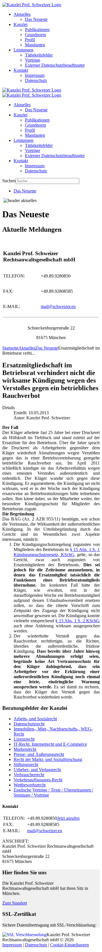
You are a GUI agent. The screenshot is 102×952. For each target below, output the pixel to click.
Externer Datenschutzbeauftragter (55, 65)
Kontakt (21, 70)
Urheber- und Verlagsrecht (37, 769)
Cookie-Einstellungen (69, 944)
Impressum (34, 75)
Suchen (9, 180)
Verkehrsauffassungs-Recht (38, 779)
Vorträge (32, 60)
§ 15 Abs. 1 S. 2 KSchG (77, 620)
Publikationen (37, 29)
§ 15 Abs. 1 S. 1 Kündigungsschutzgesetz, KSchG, (57, 552)
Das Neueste (36, 19)
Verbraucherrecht (29, 774)
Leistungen (23, 49)
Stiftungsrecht (26, 764)
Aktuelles (22, 14)
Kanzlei (20, 24)
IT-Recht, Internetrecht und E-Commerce (50, 744)
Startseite (10, 348)
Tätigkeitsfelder (39, 55)
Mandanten (35, 44)
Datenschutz (36, 80)
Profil (30, 39)
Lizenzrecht (24, 739)
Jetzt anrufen (68, 818)
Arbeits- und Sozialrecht (35, 718)
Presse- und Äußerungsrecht (39, 754)
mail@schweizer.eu (58, 306)
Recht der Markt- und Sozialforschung (48, 759)
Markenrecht (25, 749)
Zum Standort (14, 903)
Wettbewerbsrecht (30, 784)
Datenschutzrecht (29, 723)
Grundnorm (35, 34)
